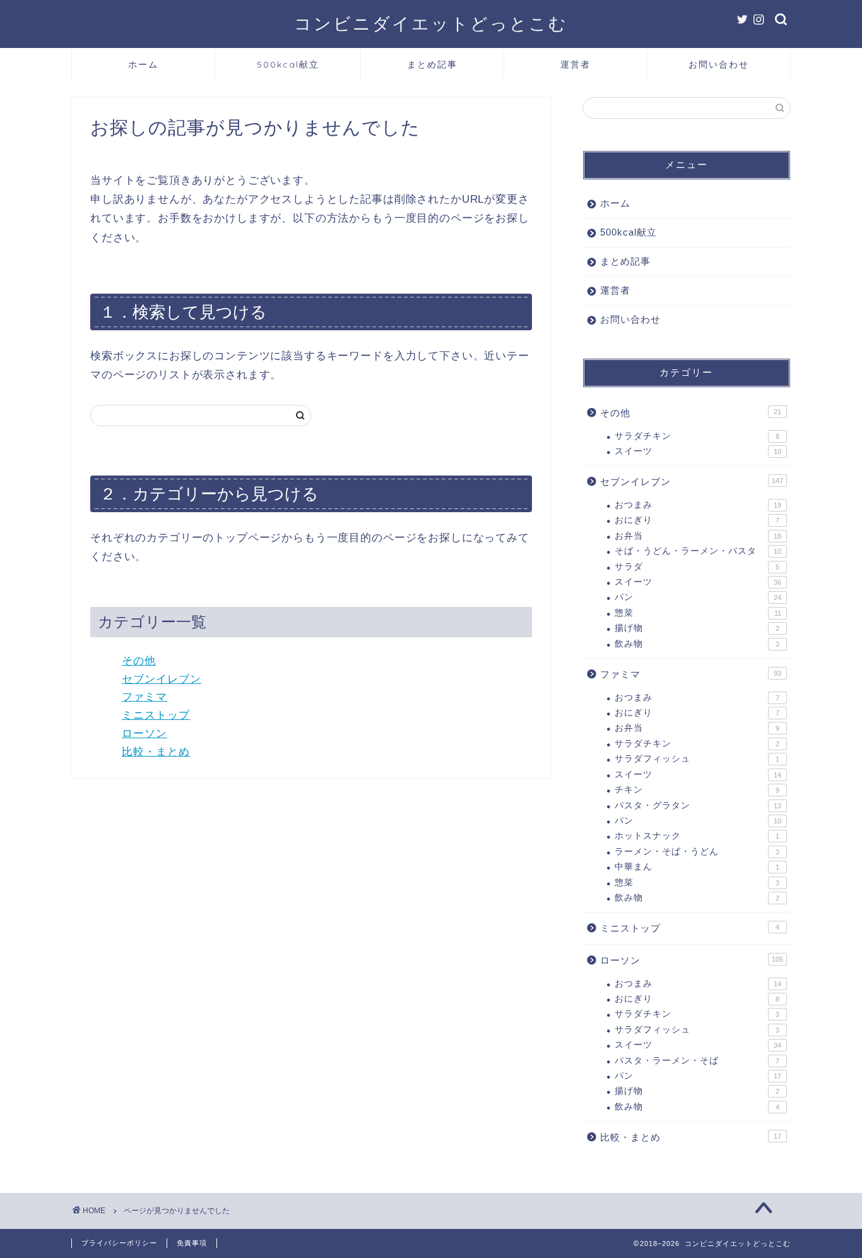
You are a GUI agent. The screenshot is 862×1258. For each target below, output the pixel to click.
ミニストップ (156, 715)
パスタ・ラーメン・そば (697, 1060)
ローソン (144, 734)
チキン (697, 789)
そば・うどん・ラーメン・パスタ (698, 551)
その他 (139, 661)
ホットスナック (697, 836)
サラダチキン (697, 436)
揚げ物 (697, 628)
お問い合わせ (718, 64)
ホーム (143, 64)
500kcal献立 (288, 64)
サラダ (697, 567)
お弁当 (698, 536)
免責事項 (192, 1243)
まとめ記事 (432, 64)
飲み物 (697, 644)
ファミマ (144, 697)
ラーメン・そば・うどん (697, 851)
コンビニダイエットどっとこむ (431, 23)
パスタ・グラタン (698, 805)
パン (698, 597)
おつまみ (698, 505)
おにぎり (697, 520)
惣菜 (698, 613)
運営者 (575, 64)
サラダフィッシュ (697, 759)
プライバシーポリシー (119, 1243)
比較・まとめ (156, 752)
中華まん (697, 867)
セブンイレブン (161, 679)
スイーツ (698, 451)
